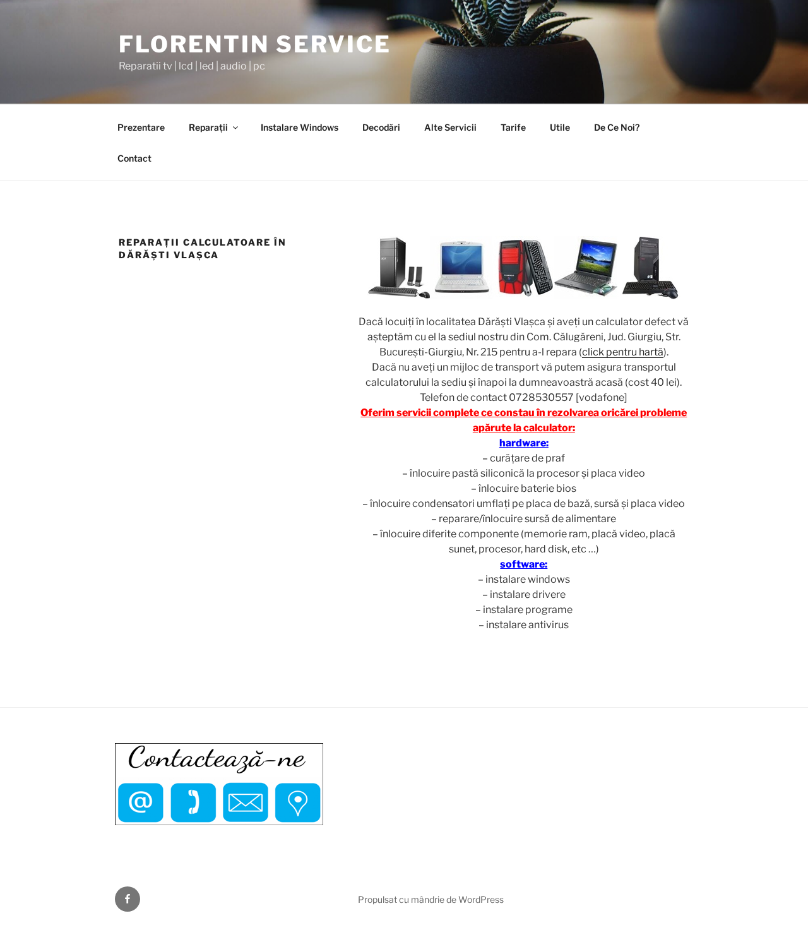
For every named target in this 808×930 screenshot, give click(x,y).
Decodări (381, 127)
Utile (560, 127)
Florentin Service (255, 44)
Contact (134, 158)
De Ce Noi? (616, 127)
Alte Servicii (450, 127)
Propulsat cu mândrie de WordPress (431, 899)
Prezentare (141, 127)
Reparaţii (208, 127)
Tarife (513, 127)
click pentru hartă (622, 352)
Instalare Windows (299, 127)
